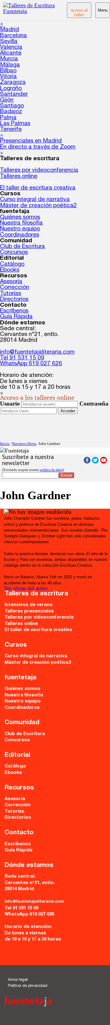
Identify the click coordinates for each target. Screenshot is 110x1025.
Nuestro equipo (20, 229)
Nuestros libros (24, 443)
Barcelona (13, 36)
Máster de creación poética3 (38, 663)
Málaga (10, 65)
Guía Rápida (16, 317)
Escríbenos (14, 311)
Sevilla (8, 42)
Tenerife (11, 129)
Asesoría (11, 282)
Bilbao (8, 71)
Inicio (5, 443)
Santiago (12, 106)
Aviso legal (18, 980)
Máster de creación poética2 (38, 206)
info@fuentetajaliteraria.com (37, 352)
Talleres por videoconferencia (39, 170)
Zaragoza (13, 82)
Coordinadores (19, 235)
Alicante (10, 53)
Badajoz (11, 112)
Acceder (68, 411)
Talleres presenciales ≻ (30, 165)
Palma (8, 118)
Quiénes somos (20, 217)
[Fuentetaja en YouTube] (103, 461)
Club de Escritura (22, 247)
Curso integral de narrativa (35, 200)
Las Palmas (15, 124)
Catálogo (12, 264)
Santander (14, 94)
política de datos (51, 469)
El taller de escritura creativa (37, 188)
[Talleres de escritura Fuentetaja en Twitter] (95, 461)
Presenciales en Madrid (31, 141)
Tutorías (10, 294)
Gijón (6, 100)
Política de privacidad (27, 986)
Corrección (14, 288)
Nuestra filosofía (21, 223)
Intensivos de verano (29, 605)
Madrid (9, 30)
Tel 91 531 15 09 (22, 358)
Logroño (11, 89)
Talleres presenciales (29, 611)
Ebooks (9, 270)
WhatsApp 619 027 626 (31, 364)
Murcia (9, 59)
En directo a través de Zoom (37, 147)
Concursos (14, 252)
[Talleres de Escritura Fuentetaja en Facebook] (87, 461)
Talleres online (18, 176)
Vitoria (8, 77)
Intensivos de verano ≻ (30, 182)
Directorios (14, 299)
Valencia (11, 47)
